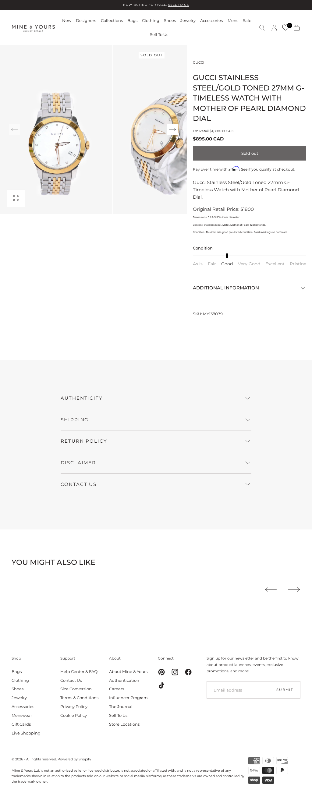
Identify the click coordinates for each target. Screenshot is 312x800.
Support (67, 658)
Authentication (124, 680)
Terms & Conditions (79, 697)
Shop (16, 658)
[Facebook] (188, 672)
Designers (86, 20)
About (115, 658)
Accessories (211, 20)
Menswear (22, 715)
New (66, 20)
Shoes (170, 20)
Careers (116, 688)
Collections (112, 20)
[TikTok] (161, 685)
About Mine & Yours (128, 671)
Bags (132, 20)
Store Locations (124, 724)
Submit (284, 690)
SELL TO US (178, 4)
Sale (247, 20)
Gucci (198, 62)
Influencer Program (128, 697)
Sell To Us (159, 34)
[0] (285, 28)
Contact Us (71, 680)
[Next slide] (172, 129)
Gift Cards (21, 724)
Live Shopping (26, 733)
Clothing (150, 20)
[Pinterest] (161, 672)
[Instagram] (175, 672)
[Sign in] (274, 27)
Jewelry (188, 20)
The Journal (121, 706)
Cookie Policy (73, 715)
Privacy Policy (73, 706)
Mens (233, 20)
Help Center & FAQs (79, 671)
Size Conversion (76, 688)
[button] (262, 27)
